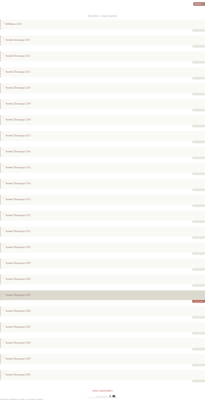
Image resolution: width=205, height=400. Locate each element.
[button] (110, 396)
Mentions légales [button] (101, 396)
